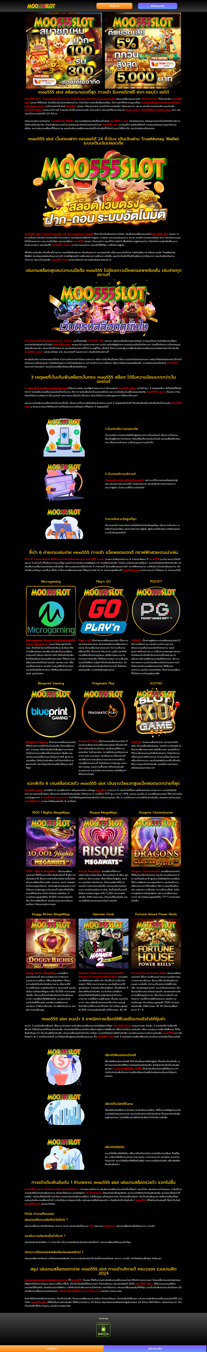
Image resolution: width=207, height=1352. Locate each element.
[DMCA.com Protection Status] (103, 1329)
